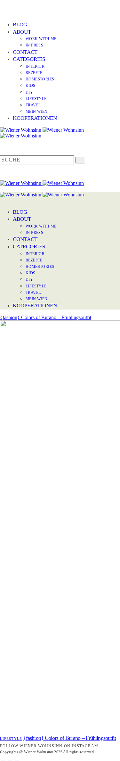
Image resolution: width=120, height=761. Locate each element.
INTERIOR (35, 66)
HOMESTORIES (40, 79)
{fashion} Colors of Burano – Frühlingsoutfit (45, 317)
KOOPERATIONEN (35, 118)
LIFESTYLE (36, 98)
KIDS (31, 85)
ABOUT (22, 32)
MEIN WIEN (37, 111)
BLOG (20, 24)
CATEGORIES (29, 59)
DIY (29, 92)
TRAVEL (33, 105)
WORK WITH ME (41, 39)
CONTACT (25, 52)
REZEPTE (34, 72)
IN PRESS (34, 45)
